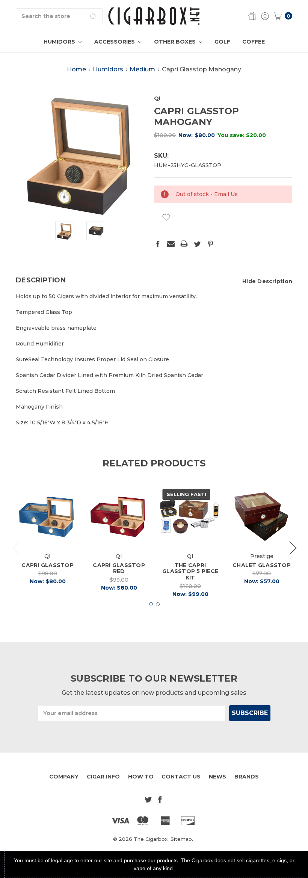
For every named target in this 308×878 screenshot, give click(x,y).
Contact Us (181, 776)
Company (64, 776)
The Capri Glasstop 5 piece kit (190, 571)
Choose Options (263, 535)
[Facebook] (158, 243)
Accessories (115, 41)
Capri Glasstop (47, 565)
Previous (15, 547)
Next (292, 547)
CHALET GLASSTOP (262, 565)
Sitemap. (182, 839)
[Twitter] (197, 243)
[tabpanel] (47, 537)
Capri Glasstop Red (119, 568)
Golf (222, 41)
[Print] (184, 243)
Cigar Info (103, 776)
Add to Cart (47, 535)
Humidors (60, 41)
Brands (246, 776)
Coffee (253, 41)
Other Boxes (175, 41)
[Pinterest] (210, 243)
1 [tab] (151, 604)
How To (141, 776)
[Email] (171, 243)
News (217, 776)
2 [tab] (158, 604)
